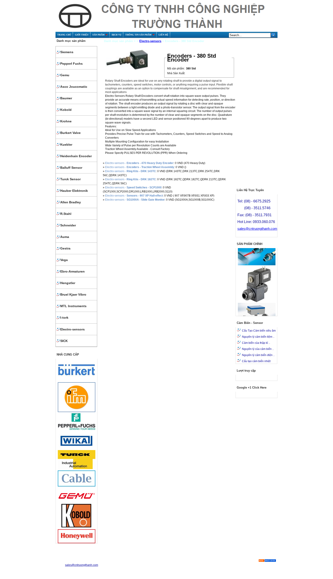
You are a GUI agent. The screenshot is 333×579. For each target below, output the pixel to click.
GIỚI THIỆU (82, 34)
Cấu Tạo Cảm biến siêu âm (259, 330)
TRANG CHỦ (64, 34)
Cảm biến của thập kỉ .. (256, 342)
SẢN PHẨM (98, 34)
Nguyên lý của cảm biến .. (258, 349)
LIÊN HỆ (163, 34)
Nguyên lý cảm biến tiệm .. (258, 336)
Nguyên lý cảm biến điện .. (258, 355)
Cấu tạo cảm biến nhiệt (256, 361)
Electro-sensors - (139, 163)
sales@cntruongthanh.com (257, 228)
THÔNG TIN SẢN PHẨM (138, 34)
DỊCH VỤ (116, 34)
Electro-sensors (150, 41)
